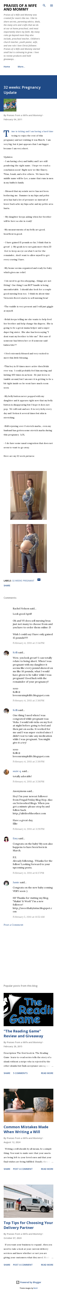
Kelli (15, 652)
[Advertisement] (28, 955)
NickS (35, 1288)
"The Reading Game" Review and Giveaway (23, 1033)
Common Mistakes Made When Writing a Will (26, 1129)
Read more (47, 1073)
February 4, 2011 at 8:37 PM (28, 872)
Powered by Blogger (30, 1282)
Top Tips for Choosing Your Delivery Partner (28, 1225)
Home (7, 66)
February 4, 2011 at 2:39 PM (28, 761)
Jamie (16, 882)
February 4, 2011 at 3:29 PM (28, 828)
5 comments (20, 1073)
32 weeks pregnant (23, 580)
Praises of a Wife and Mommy (20, 7)
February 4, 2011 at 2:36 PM (28, 700)
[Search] (44, 5)
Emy (15, 838)
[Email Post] (39, 580)
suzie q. (17, 771)
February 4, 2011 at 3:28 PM (28, 781)
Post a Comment (13, 924)
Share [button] (7, 585)
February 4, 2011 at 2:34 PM (28, 642)
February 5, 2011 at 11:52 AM (29, 916)
